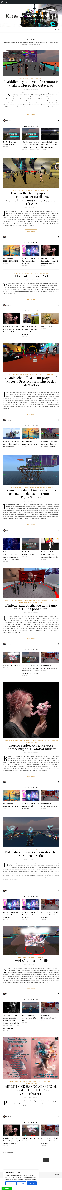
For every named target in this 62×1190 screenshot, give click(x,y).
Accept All (31, 1183)
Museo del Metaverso (41, 273)
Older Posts (9, 1153)
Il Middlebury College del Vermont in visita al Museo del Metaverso (31, 83)
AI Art (15, 190)
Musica (47, 190)
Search (46, 1160)
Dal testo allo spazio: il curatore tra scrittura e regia (31, 854)
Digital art (33, 487)
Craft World (38, 79)
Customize (10, 1183)
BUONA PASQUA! (47, 327)
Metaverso (33, 375)
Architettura (24, 79)
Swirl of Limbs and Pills (11, 665)
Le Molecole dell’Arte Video (31, 276)
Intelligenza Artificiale (47, 600)
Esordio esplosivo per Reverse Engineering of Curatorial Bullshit (49, 261)
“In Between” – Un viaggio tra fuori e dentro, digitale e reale (49, 554)
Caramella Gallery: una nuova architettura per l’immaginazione (49, 144)
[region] (21, 1178)
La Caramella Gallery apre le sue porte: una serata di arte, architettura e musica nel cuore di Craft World (31, 198)
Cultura (41, 190)
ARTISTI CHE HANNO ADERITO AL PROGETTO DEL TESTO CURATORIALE (31, 1090)
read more (31, 114)
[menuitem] (2, 2)
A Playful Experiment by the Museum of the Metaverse (30, 261)
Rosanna (8, 120)
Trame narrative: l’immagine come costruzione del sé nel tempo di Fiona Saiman (31, 493)
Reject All (21, 1183)
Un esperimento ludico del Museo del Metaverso (11, 914)
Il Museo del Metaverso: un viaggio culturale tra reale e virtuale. (11, 444)
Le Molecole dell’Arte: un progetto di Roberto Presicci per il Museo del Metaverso (31, 381)
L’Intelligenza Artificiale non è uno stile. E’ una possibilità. (31, 607)
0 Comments (34, 89)
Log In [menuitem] (6, 2)
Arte (31, 79)
